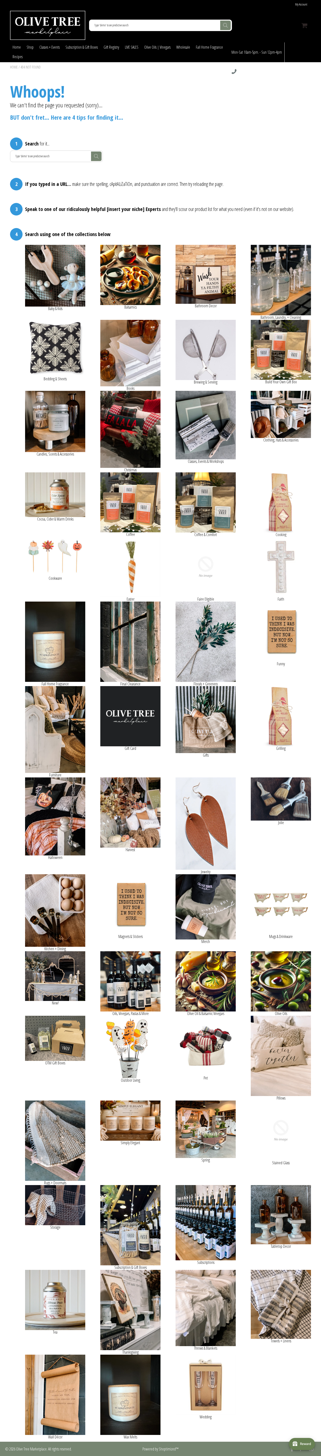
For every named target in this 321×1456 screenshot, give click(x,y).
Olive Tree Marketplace (31, 1449)
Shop (30, 47)
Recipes (18, 56)
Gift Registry (111, 47)
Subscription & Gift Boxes (81, 47)
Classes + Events (49, 47)
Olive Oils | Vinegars (157, 47)
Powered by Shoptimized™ (160, 1449)
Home (17, 47)
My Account (301, 4)
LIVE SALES (131, 47)
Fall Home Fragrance (209, 47)
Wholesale (183, 47)
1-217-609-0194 (246, 72)
